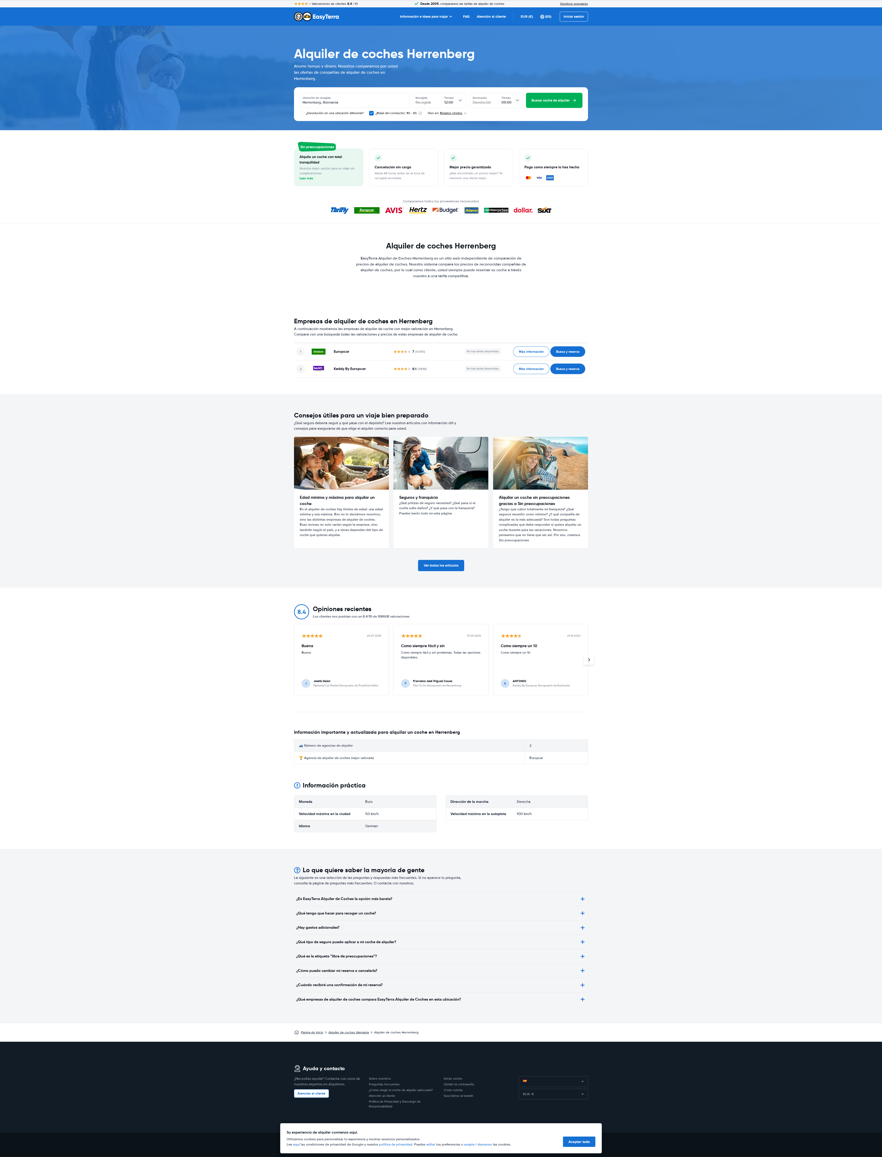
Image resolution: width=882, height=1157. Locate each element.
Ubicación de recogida (316, 98)
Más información (531, 351)
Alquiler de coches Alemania (348, 1032)
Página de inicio (312, 1032)
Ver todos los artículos (441, 565)
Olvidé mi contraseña (459, 1084)
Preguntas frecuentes (384, 1084)
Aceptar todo (579, 1141)
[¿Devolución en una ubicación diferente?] (302, 113)
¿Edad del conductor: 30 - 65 (396, 113)
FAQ (466, 16)
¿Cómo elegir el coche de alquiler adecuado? (401, 1090)
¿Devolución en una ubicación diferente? (334, 113)
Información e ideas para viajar (424, 16)
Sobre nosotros (380, 1079)
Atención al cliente (491, 16)
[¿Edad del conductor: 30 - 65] (371, 113)
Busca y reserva (568, 351)
